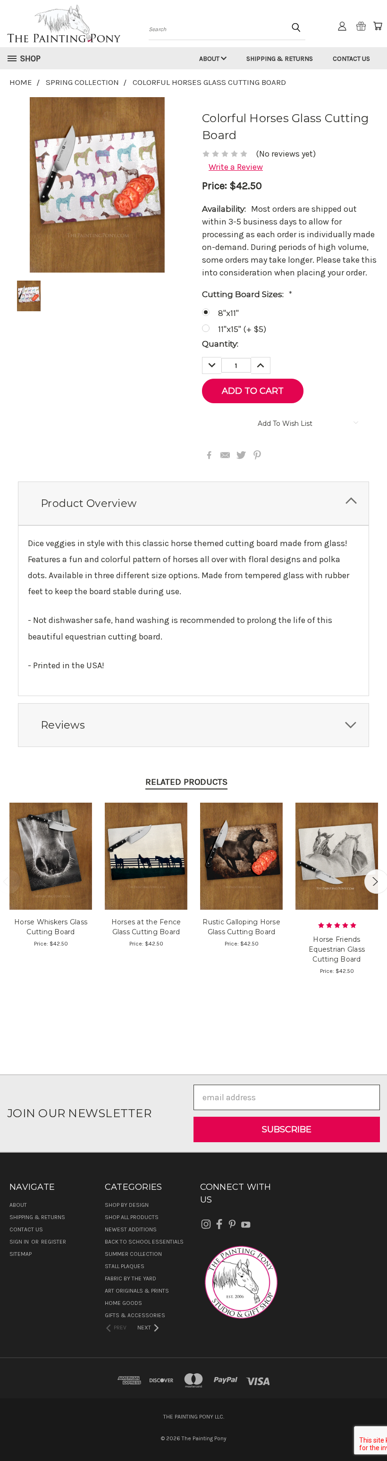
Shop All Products (132, 1217)
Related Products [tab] (186, 782)
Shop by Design (127, 1205)
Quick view (51, 844)
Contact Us (351, 59)
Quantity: (220, 344)
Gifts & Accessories (135, 1315)
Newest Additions (131, 1229)
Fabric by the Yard (130, 1278)
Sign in (19, 1241)
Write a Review (236, 167)
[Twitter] (241, 455)
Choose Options (51, 865)
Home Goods (123, 1303)
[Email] (225, 455)
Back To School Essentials (144, 1241)
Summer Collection (133, 1254)
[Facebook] (209, 455)
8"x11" (228, 313)
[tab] (193, 503)
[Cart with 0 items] (377, 26)
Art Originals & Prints (137, 1290)
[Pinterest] (257, 455)
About (210, 59)
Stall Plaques (124, 1266)
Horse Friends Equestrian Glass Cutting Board (337, 949)
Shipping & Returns (279, 59)
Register (53, 1241)
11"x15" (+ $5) (242, 329)
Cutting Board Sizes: (247, 294)
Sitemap (20, 1254)
